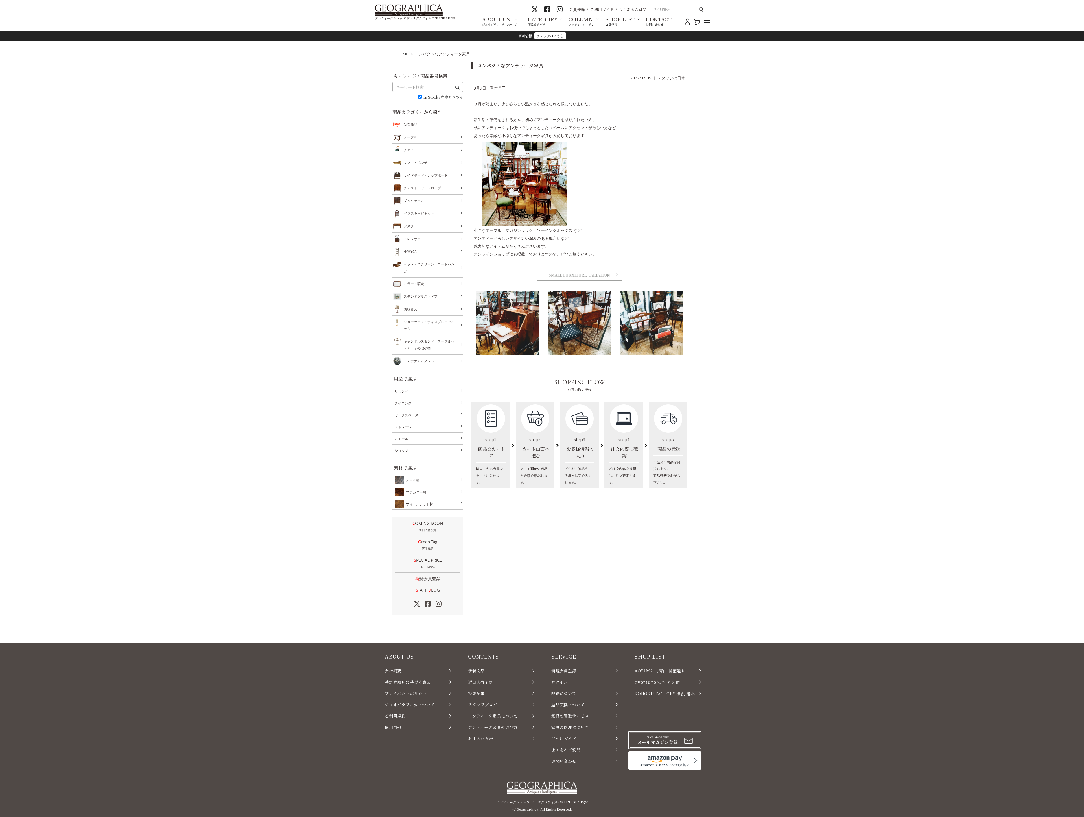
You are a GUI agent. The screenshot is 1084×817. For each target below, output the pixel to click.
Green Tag (427, 544)
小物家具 (410, 251)
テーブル (410, 137)
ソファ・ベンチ (415, 162)
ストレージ (403, 426)
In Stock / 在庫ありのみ (443, 97)
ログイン (559, 682)
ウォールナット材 (419, 504)
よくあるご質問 (632, 9)
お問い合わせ (563, 761)
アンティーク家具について (493, 716)
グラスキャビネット (419, 213)
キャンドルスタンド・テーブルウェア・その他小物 (429, 344)
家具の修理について (570, 727)
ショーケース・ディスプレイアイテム (429, 325)
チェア (409, 150)
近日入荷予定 (480, 682)
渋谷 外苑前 (657, 682)
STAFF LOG (428, 590)
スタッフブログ (482, 704)
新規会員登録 (427, 578)
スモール (401, 438)
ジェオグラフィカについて (410, 704)
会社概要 (393, 671)
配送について (563, 693)
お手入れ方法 (480, 738)
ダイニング (403, 403)
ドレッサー (412, 239)
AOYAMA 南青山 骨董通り (660, 671)
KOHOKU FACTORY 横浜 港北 (665, 693)
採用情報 (393, 727)
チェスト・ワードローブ (422, 188)
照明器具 (410, 309)
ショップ (401, 450)
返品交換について (568, 704)
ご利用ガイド (602, 9)
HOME (402, 53)
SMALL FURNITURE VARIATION (579, 275)
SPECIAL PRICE (428, 563)
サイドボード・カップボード (426, 175)
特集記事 (476, 693)
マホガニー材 (416, 492)
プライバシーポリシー (406, 693)
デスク (409, 226)
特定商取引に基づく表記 (408, 682)
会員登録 (577, 9)
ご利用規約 (395, 716)
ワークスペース (406, 415)
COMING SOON (427, 526)
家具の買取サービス (570, 716)
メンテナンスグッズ (419, 361)
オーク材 (412, 480)
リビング (401, 391)
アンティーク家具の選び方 (493, 727)
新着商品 (410, 124)
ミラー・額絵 (414, 284)
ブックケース (414, 201)
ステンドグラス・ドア (421, 296)
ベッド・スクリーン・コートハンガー (429, 267)
